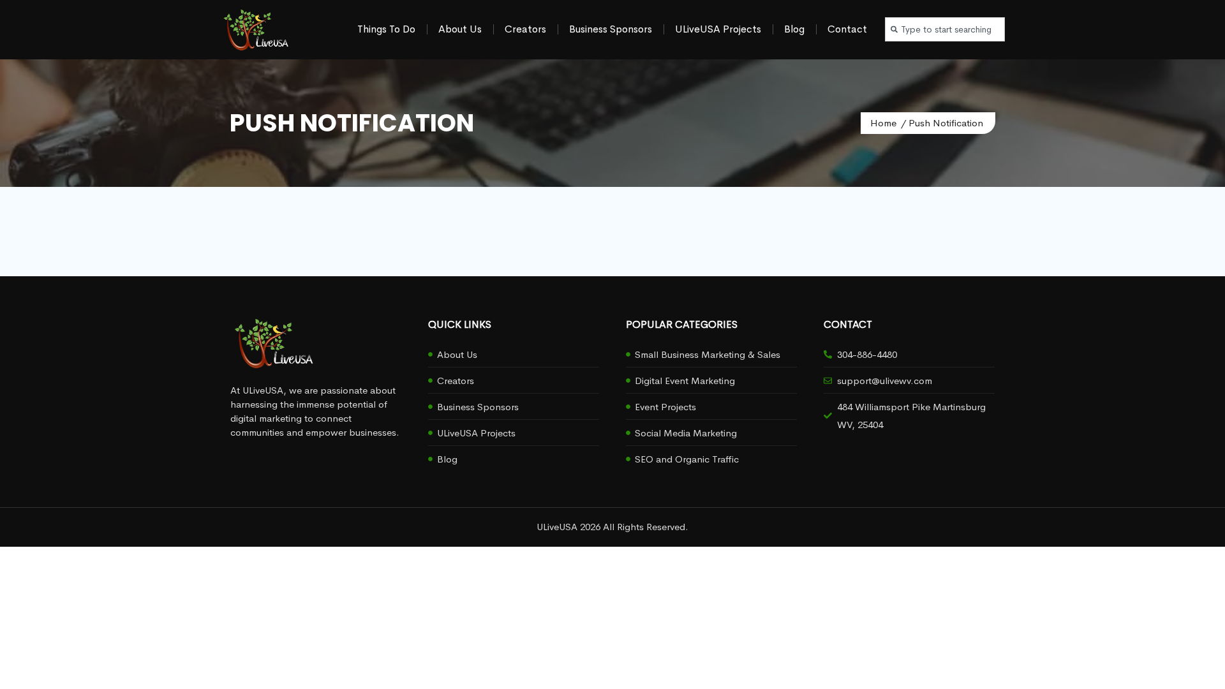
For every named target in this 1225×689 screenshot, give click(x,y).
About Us (460, 29)
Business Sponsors (610, 29)
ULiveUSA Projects (718, 29)
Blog (794, 29)
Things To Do (386, 29)
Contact (847, 29)
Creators (525, 29)
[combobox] (945, 29)
